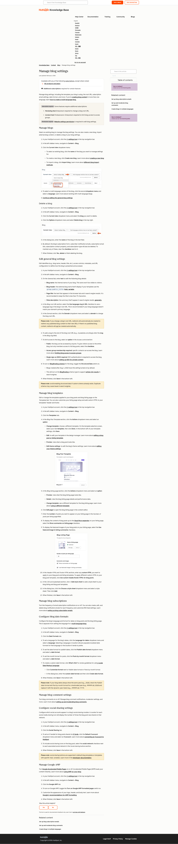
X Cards (75, 734)
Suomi (76, 44)
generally (98, 300)
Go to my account (80, 62)
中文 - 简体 (78, 58)
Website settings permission (64, 122)
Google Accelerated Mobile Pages (54, 769)
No (53, 807)
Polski (76, 39)
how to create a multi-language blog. (63, 100)
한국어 (76, 53)
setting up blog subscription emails (60, 610)
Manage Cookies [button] (131, 839)
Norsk (76, 51)
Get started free (132, 2)
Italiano (77, 37)
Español (77, 23)
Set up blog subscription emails (49, 821)
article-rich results (92, 372)
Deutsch (77, 25)
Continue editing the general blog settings (58, 198)
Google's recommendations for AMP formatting (60, 795)
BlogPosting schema (57, 364)
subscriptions (69, 81)
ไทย (76, 55)
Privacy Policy (118, 839)
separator (81, 521)
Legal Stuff (107, 839)
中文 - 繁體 (78, 46)
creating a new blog (97, 158)
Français (77, 32)
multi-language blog (79, 624)
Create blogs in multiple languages (50, 829)
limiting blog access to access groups (68, 353)
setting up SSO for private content (71, 360)
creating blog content (79, 97)
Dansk (76, 48)
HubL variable (69, 289)
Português (78, 30)
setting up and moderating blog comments (71, 702)
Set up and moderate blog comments (51, 825)
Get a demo (117, 2)
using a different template (60, 506)
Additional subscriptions (52, 89)
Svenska (77, 41)
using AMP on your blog (72, 772)
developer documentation (82, 758)
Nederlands (78, 34)
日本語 (76, 28)
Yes (44, 807)
